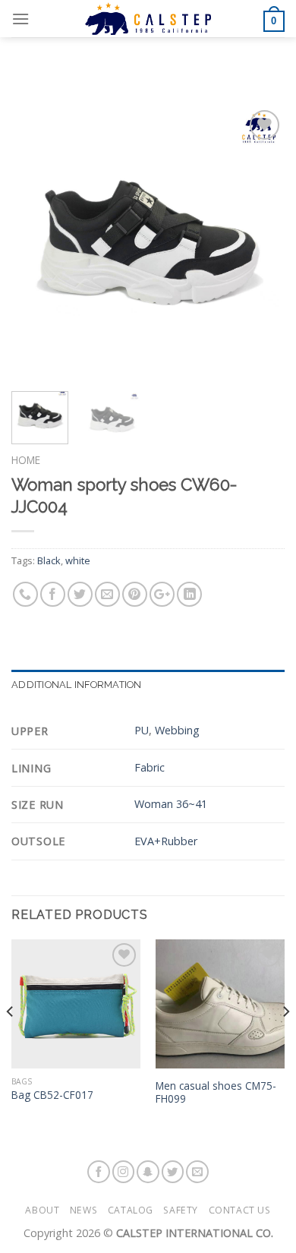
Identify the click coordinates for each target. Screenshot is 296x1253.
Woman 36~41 (170, 804)
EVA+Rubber (165, 841)
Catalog (130, 1210)
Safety (180, 1210)
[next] (260, 243)
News (83, 1210)
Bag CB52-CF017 (52, 1095)
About (42, 1210)
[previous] (35, 243)
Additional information (76, 684)
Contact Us (240, 1210)
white (77, 560)
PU (141, 730)
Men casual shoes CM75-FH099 (216, 1092)
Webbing (177, 730)
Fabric (149, 767)
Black (49, 560)
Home (25, 460)
